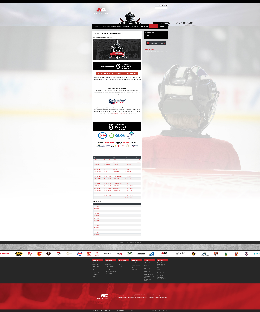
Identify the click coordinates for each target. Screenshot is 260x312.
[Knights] (87, 253)
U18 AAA (127, 169)
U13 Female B (107, 164)
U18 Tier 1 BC (128, 178)
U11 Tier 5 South (97, 190)
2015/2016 (96, 225)
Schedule (147, 35)
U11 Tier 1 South (97, 171)
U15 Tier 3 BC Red (117, 185)
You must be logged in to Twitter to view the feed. (156, 51)
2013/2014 (96, 230)
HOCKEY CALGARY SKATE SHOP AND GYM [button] (112, 26)
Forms (133, 267)
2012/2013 (96, 232)
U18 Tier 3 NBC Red (129, 197)
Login (161, 23)
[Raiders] (167, 253)
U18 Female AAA (128, 171)
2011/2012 (96, 234)
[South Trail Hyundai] (216, 253)
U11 (115, 1)
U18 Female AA (128, 164)
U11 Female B (97, 164)
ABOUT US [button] (97, 26)
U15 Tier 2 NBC (116, 181)
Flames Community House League (161, 265)
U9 (105, 1)
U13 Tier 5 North (107, 193)
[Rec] (177, 253)
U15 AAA (115, 169)
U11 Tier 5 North (97, 188)
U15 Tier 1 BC (116, 171)
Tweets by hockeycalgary (149, 49)
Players (120, 266)
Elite (158, 267)
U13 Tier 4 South (107, 190)
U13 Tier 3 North (107, 183)
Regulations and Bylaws (111, 271)
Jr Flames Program (161, 271)
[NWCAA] (130, 253)
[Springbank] (250, 253)
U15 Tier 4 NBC (116, 190)
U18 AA (126, 162)
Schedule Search (163, 1)
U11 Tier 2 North (97, 174)
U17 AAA (127, 166)
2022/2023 (96, 211)
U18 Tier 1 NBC (128, 181)
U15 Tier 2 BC (116, 178)
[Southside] (229, 253)
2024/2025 (96, 206)
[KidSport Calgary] (74, 253)
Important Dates (109, 268)
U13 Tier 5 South (107, 195)
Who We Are (95, 276)
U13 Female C (107, 166)
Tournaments (109, 273)
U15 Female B (116, 164)
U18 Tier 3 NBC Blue (129, 195)
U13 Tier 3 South (107, 185)
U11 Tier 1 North (97, 169)
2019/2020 (96, 215)
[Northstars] (120, 253)
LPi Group (166, 310)
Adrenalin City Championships (147, 263)
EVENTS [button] (153, 26)
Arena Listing (109, 262)
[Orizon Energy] (153, 253)
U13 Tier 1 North (107, 174)
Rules (146, 38)
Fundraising (108, 264)
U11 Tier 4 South (97, 185)
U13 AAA (105, 171)
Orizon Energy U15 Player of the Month (161, 278)
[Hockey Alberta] (45, 253)
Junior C (138, 162)
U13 (125, 1)
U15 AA (114, 166)
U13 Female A (107, 162)
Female (158, 269)
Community (159, 262)
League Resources (110, 269)
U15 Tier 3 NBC (116, 188)
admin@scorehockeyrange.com (119, 113)
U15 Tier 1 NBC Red (117, 176)
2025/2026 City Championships (101, 37)
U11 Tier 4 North (97, 183)
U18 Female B (128, 176)
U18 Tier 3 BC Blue (129, 190)
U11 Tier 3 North (97, 178)
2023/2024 (96, 208)
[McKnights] (110, 253)
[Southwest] (240, 253)
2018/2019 (96, 218)
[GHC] (13, 253)
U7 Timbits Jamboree (148, 274)
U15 (135, 1)
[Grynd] (34, 253)
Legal (94, 268)
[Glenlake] (23, 253)
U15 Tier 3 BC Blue (117, 183)
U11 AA (95, 159)
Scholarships (134, 269)
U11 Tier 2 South (97, 176)
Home (94, 37)
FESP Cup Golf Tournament (147, 269)
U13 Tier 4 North (107, 188)
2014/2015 (96, 227)
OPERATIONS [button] (126, 26)
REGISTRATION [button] (144, 26)
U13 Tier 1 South (107, 176)
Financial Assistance (136, 265)
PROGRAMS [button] (162, 26)
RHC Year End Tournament (147, 272)
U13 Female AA (107, 159)
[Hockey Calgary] (101, 14)
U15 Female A (116, 162)
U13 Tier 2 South (107, 181)
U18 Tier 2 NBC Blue (129, 185)
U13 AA (105, 169)
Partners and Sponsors (98, 272)
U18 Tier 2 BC (128, 183)
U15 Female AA (116, 159)
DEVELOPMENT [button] (135, 26)
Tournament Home (149, 32)
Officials (120, 264)
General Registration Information (136, 263)
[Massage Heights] (98, 253)
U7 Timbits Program (161, 275)
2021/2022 (96, 213)
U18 (144, 1)
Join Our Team (96, 266)
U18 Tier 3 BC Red (129, 193)
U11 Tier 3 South (97, 181)
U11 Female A (97, 162)
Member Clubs (96, 264)
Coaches (120, 262)
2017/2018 (96, 220)
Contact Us (156, 23)
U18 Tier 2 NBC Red (129, 188)
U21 (154, 1)
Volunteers (95, 274)
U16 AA (126, 159)
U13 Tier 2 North (107, 178)
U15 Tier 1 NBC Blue (117, 174)
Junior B (138, 159)
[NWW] (140, 253)
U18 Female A (128, 174)
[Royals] (187, 253)
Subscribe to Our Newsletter (112, 310)
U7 (96, 1)
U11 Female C (97, 166)
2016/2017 (96, 223)
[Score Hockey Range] (200, 253)
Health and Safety (110, 266)
